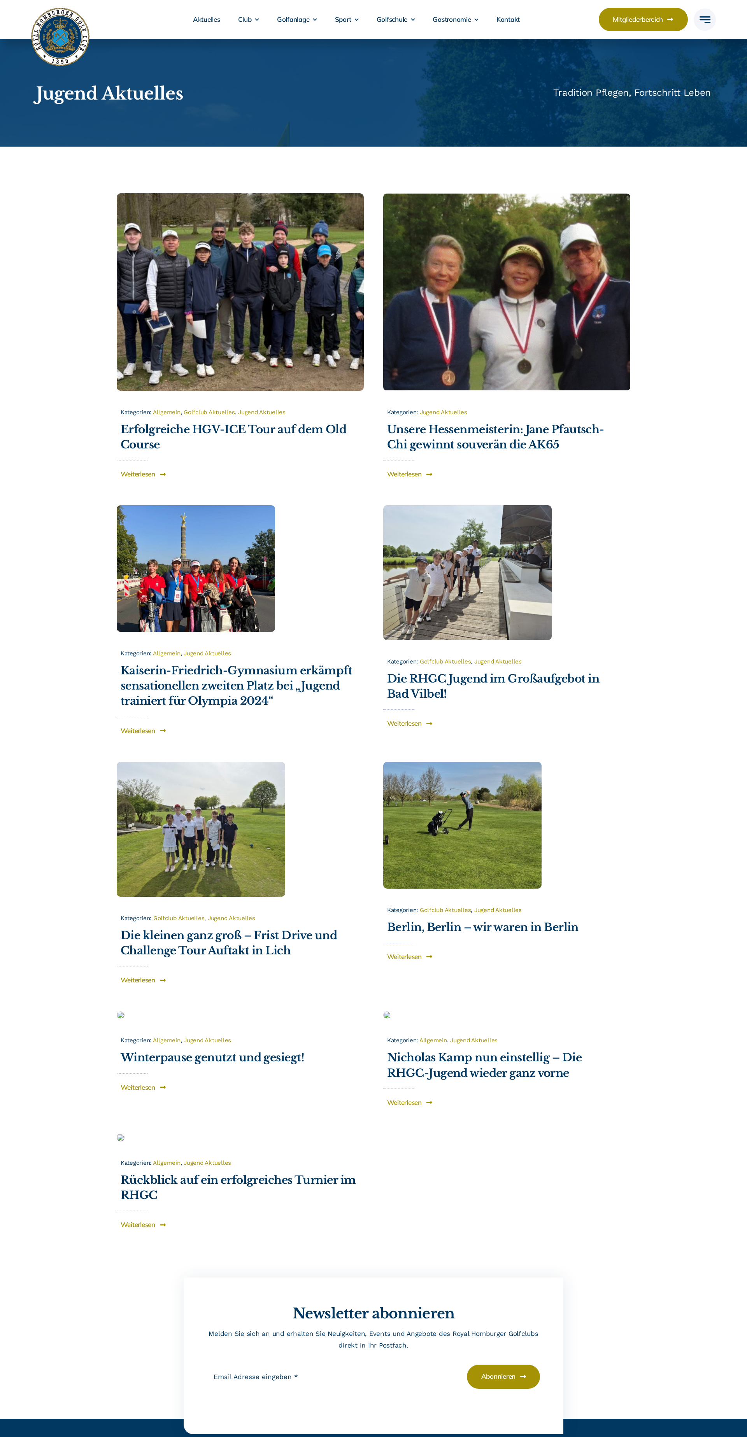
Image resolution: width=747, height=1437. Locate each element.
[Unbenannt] (506, 196)
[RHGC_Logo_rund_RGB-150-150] (60, 11)
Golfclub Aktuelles (209, 412)
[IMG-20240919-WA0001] (196, 508)
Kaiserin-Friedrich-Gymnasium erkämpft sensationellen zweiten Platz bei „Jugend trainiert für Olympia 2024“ (236, 686)
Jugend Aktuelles (262, 412)
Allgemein (167, 412)
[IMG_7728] (240, 196)
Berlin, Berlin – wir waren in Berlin (483, 927)
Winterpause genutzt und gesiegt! (212, 1057)
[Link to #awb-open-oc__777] (705, 20)
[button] (143, 474)
